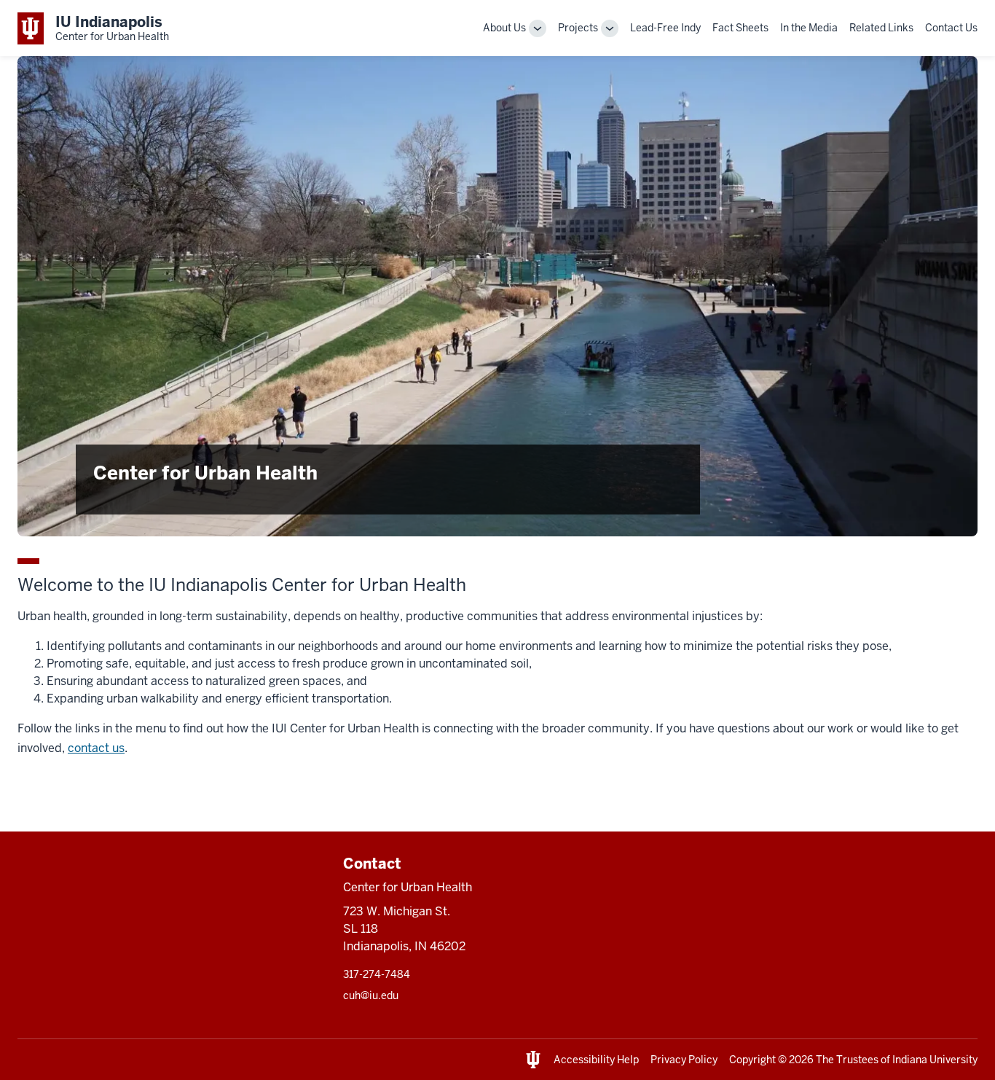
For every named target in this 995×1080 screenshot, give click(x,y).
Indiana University (935, 1059)
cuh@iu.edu (370, 995)
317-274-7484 (376, 974)
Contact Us (951, 27)
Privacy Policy (683, 1059)
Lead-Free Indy (665, 27)
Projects (578, 27)
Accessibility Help (596, 1059)
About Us (504, 27)
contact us (96, 748)
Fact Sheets (740, 27)
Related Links (881, 27)
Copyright (752, 1059)
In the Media (809, 27)
